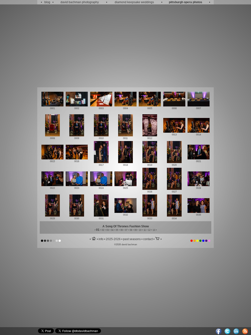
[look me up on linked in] (236, 333)
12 (149, 230)
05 (117, 230)
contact (148, 239)
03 (107, 230)
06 (121, 230)
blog (47, 2)
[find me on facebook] (219, 333)
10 (140, 230)
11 (145, 230)
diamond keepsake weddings (134, 2)
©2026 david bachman (125, 244)
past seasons (132, 239)
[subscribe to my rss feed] (245, 333)
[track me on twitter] (227, 333)
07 (126, 230)
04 (112, 230)
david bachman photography (80, 2)
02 (103, 230)
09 (135, 230)
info (101, 239)
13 (154, 230)
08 (131, 230)
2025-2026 (113, 239)
